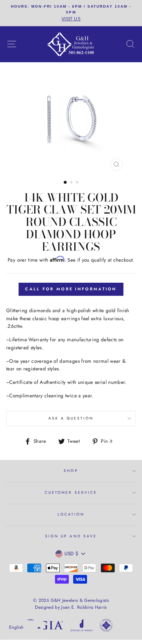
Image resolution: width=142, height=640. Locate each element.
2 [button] (72, 183)
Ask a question (71, 418)
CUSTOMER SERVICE (71, 492)
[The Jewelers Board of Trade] (106, 626)
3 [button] (78, 183)
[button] (24, 627)
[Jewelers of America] (81, 626)
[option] (71, 13)
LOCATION (71, 514)
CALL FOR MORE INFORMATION (71, 289)
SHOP (71, 470)
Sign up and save (71, 536)
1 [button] (65, 182)
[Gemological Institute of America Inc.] (43, 626)
